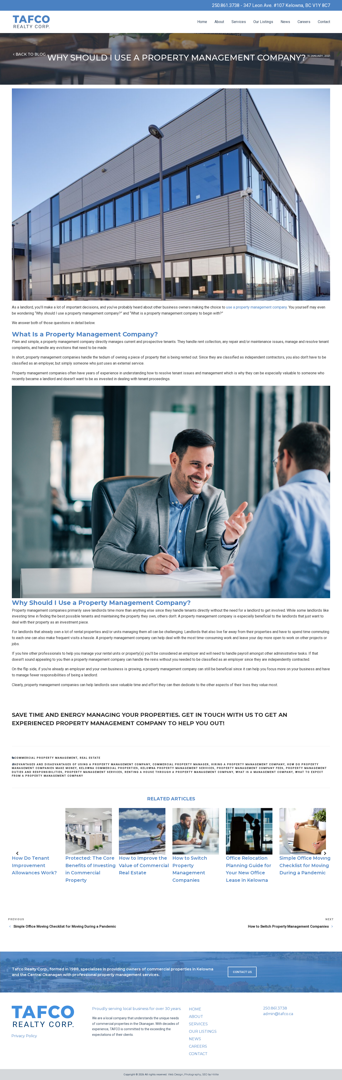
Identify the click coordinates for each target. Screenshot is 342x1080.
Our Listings (263, 22)
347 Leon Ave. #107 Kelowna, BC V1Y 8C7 (286, 5)
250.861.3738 (275, 1008)
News (285, 22)
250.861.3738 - (227, 5)
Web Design (175, 1074)
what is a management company (264, 772)
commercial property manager (181, 764)
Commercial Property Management (45, 757)
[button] (17, 853)
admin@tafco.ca (278, 1014)
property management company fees (250, 768)
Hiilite (215, 1074)
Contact (324, 22)
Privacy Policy (24, 1036)
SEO (205, 1074)
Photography (192, 1074)
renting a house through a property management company (179, 772)
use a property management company (256, 307)
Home (202, 22)
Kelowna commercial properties (108, 768)
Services (238, 22)
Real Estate (90, 757)
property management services (93, 772)
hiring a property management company (248, 764)
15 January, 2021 (318, 55)
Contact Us (242, 972)
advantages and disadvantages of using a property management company (82, 764)
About (219, 22)
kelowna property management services (178, 768)
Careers (304, 22)
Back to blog (31, 54)
